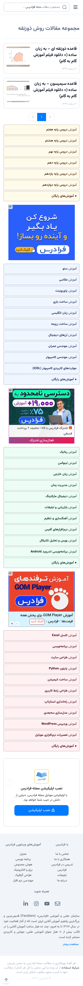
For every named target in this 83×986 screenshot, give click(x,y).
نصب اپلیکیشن (39, 810)
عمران (23, 854)
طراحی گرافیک (23, 875)
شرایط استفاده (70, 967)
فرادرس (62, 870)
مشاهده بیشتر (71, 944)
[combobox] (34, 7)
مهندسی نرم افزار (23, 880)
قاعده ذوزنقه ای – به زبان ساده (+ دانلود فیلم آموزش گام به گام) (55, 55)
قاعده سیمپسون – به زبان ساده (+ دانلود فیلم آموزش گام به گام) (55, 90)
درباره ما (62, 880)
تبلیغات (62, 875)
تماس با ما (62, 854)
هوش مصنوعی (23, 864)
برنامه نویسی (23, 859)
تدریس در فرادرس (62, 864)
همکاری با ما (62, 859)
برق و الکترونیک (23, 870)
